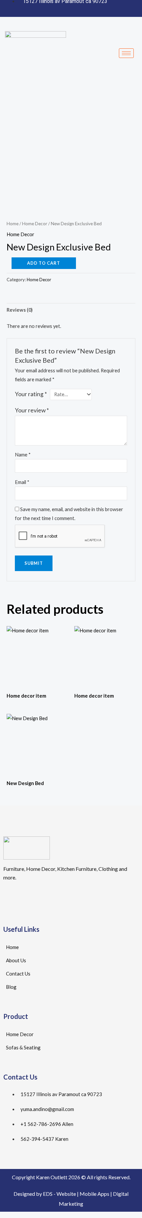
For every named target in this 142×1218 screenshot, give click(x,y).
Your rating (31, 394)
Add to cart (43, 263)
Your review (32, 410)
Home (12, 223)
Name (23, 454)
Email (22, 482)
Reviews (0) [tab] (20, 310)
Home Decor (34, 223)
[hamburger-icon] (126, 53)
